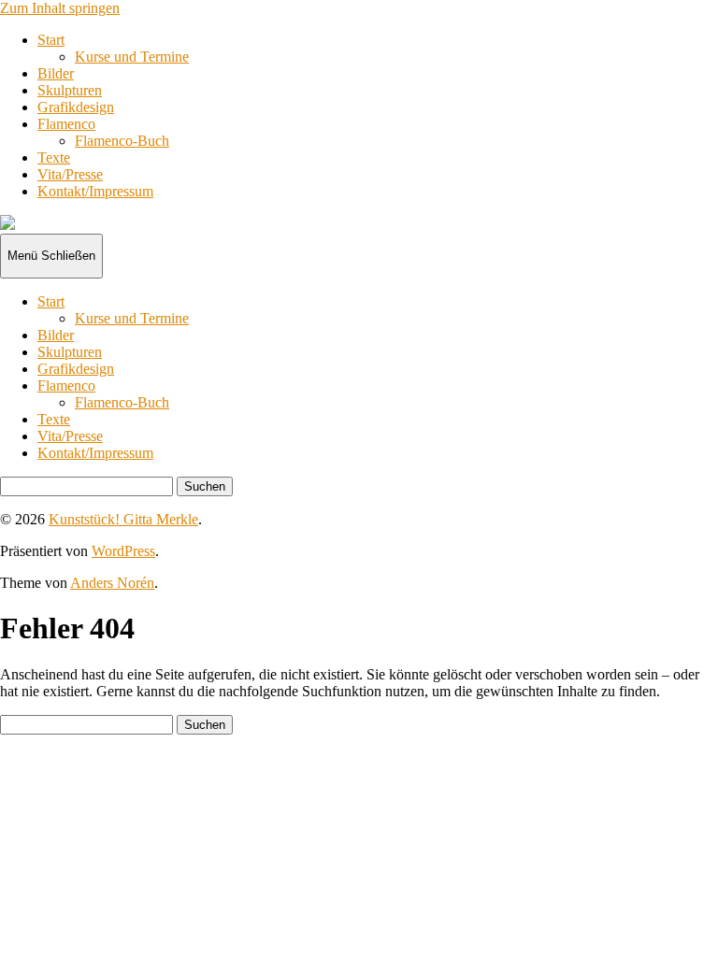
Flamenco (66, 124)
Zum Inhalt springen (60, 8)
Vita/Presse (70, 174)
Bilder (55, 73)
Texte (53, 157)
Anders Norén (112, 583)
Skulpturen (69, 90)
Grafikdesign (75, 107)
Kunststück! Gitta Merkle (123, 519)
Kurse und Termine (132, 56)
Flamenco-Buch (122, 141)
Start (51, 40)
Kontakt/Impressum (95, 191)
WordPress (123, 551)
